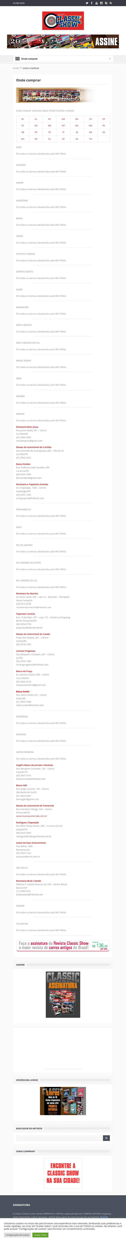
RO (22, 138)
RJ (77, 132)
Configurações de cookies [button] (17, 1235)
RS (103, 132)
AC (22, 118)
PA (103, 125)
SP (63, 138)
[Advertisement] (63, 1050)
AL (36, 118)
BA (76, 118)
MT (63, 125)
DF (103, 118)
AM (63, 118)
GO (36, 125)
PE (49, 132)
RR (36, 138)
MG (90, 125)
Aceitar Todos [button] (40, 1235)
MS (77, 125)
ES (23, 125)
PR (36, 132)
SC (49, 138)
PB (23, 132)
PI (63, 132)
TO (90, 138)
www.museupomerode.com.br (31, 816)
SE (77, 138)
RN (90, 132)
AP (49, 118)
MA (49, 125)
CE (90, 118)
